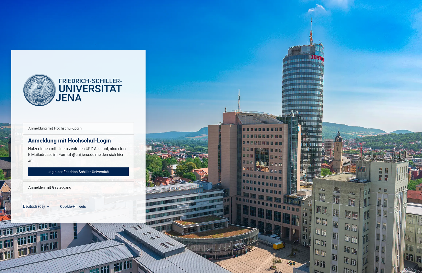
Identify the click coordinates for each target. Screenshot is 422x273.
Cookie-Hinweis (73, 206)
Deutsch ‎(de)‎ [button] (34, 206)
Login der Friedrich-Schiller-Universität (78, 172)
